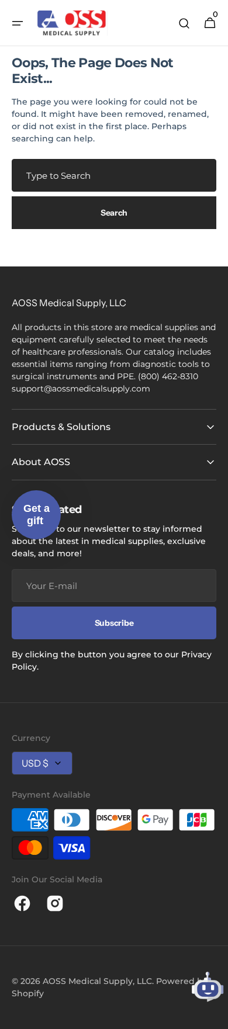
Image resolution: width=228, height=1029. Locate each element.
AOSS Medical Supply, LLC (97, 981)
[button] (17, 23)
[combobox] (114, 175)
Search (114, 212)
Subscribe (114, 623)
